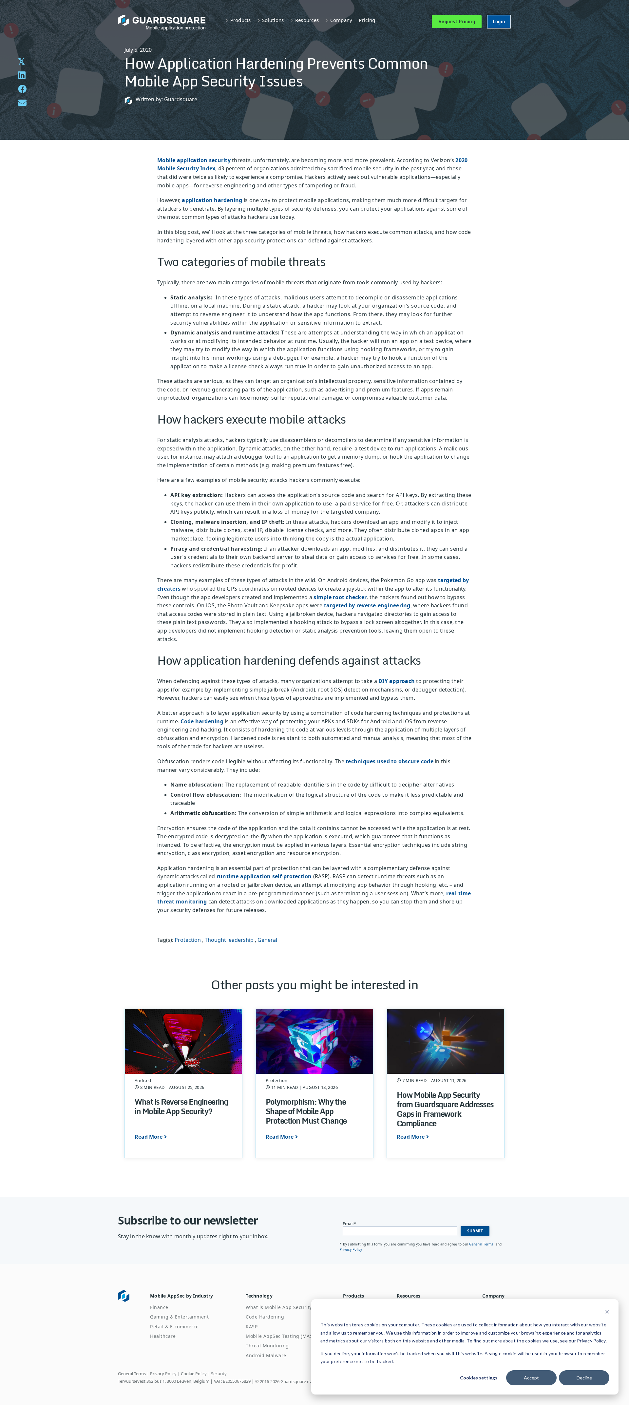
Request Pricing (456, 21)
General (267, 939)
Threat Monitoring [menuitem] (267, 1345)
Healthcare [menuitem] (163, 1336)
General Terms (481, 1244)
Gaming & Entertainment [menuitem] (179, 1317)
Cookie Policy (194, 1374)
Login (499, 21)
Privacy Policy (351, 1249)
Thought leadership (229, 939)
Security (219, 1374)
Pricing (367, 20)
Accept (531, 1377)
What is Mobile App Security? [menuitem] (280, 1307)
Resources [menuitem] (408, 1296)
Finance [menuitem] (159, 1307)
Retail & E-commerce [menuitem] (174, 1326)
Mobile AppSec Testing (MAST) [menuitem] (281, 1336)
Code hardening (202, 721)
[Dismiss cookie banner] (607, 1312)
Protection (188, 939)
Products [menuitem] (353, 1296)
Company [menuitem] (493, 1296)
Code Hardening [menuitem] (265, 1317)
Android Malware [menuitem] (266, 1355)
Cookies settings (478, 1377)
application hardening (212, 200)
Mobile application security (194, 160)
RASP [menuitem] (251, 1326)
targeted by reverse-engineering (367, 605)
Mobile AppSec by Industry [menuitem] (181, 1296)
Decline (584, 1377)
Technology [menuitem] (259, 1296)
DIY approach (396, 681)
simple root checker (340, 597)
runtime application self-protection (265, 876)
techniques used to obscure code (389, 761)
